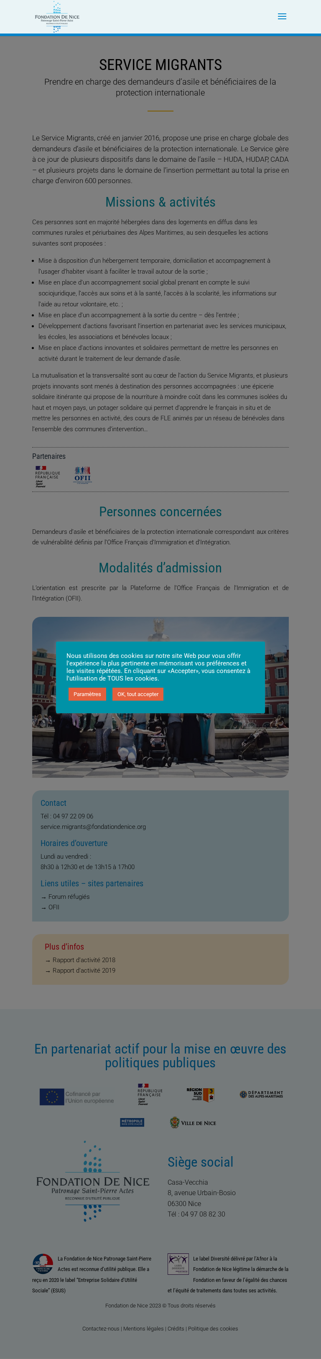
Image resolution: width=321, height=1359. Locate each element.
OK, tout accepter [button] (137, 694)
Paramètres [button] (87, 694)
